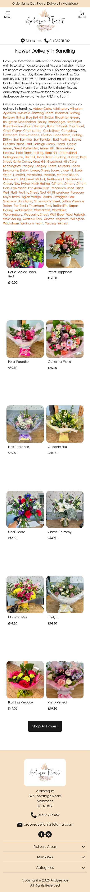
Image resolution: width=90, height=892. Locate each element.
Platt (13, 192)
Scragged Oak (64, 197)
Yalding (50, 223)
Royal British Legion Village (22, 197)
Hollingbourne (13, 157)
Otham (69, 183)
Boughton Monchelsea (19, 122)
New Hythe (22, 183)
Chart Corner (12, 130)
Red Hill (45, 192)
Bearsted (61, 113)
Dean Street (61, 135)
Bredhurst (73, 122)
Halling (38, 152)
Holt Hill (30, 157)
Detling (77, 135)
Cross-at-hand (29, 135)
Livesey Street (39, 170)
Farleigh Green (44, 144)
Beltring (74, 113)
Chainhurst (76, 126)
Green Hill (47, 148)
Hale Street (24, 152)
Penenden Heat (62, 188)
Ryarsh (47, 197)
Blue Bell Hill (34, 117)
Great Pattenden (26, 148)
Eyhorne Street (13, 144)
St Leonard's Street (47, 201)
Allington (76, 108)
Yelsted (63, 223)
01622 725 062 (60, 40)
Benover (9, 117)
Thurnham (36, 205)
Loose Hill (67, 170)
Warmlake (59, 210)
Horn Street (45, 157)
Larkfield (64, 166)
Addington (60, 108)
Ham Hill (51, 152)
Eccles (76, 139)
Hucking (60, 157)
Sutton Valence (73, 201)
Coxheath (10, 135)
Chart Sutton (32, 130)
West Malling (12, 219)
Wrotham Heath (32, 223)
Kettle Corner (22, 161)
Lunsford (19, 175)
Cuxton (46, 135)
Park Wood (19, 188)
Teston (7, 205)
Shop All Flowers (45, 726)
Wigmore (62, 219)
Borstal (49, 117)
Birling (20, 117)
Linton (24, 170)
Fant (29, 144)
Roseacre (77, 192)
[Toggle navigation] (8, 15)
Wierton (49, 219)
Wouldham (11, 223)
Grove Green (65, 148)
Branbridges (56, 122)
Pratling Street (28, 192)
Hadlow (8, 152)
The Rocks (21, 205)
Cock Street (51, 130)
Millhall (40, 179)
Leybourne (10, 170)
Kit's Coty (70, 161)
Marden (49, 175)
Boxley (42, 122)
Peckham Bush (38, 188)
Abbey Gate (42, 108)
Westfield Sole (32, 219)
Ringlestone (60, 192)
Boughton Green (67, 117)
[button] (45, 846)
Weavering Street (36, 214)
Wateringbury (12, 214)
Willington (77, 219)
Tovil (48, 205)
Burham (39, 126)
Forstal (61, 144)
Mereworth (11, 179)
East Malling (61, 139)
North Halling (40, 183)
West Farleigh (75, 214)
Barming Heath (43, 113)
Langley (28, 166)
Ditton (7, 139)
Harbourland (67, 152)
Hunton (73, 157)
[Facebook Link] (41, 834)
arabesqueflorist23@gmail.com (48, 824)
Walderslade (23, 210)
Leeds (76, 166)
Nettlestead (55, 179)
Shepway (10, 201)
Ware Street (42, 210)
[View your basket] (82, 14)
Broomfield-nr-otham (18, 126)
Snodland (25, 201)
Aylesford (9, 113)
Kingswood (54, 161)
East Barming (22, 139)
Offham (56, 183)
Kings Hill (39, 161)
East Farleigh (42, 139)
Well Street (57, 214)
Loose (55, 170)
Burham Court (57, 126)
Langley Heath (46, 166)
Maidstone (34, 175)
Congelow (68, 130)
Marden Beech (67, 175)
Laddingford (12, 166)
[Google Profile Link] (48, 834)
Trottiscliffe (60, 205)
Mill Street (27, 179)
